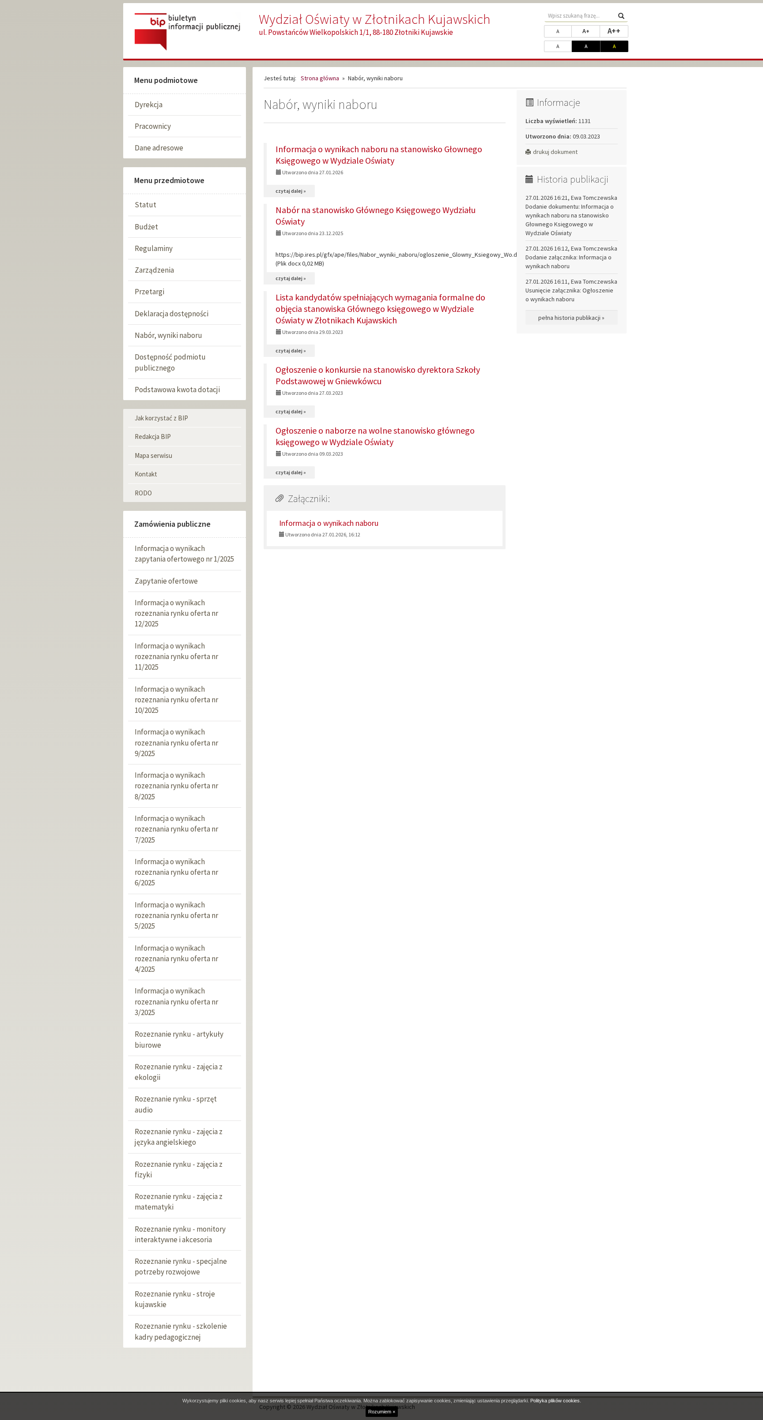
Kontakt (146, 474)
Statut (145, 205)
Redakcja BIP (153, 436)
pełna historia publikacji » (571, 318)
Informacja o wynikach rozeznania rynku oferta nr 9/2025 (176, 742)
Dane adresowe (159, 148)
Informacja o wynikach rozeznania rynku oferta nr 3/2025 (176, 1001)
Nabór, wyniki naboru (168, 335)
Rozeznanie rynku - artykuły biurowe (179, 1039)
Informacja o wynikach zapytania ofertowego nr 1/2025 (184, 553)
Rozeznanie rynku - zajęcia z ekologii (179, 1072)
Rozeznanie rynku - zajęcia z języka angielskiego (179, 1137)
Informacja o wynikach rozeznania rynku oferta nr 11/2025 (176, 656)
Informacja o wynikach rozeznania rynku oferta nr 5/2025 (176, 915)
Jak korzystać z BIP (161, 418)
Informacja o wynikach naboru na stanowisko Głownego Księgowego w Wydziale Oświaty (379, 154)
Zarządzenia (154, 270)
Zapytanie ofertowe (166, 581)
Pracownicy (153, 126)
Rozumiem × (381, 1411)
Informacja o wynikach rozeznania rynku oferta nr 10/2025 (176, 700)
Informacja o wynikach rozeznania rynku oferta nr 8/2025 (176, 786)
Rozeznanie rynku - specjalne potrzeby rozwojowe (181, 1266)
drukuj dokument (555, 152)
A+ (591, 30)
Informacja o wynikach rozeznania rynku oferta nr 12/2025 (176, 613)
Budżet (146, 227)
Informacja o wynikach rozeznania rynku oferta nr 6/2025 (176, 872)
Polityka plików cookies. (555, 1400)
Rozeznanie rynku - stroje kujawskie (175, 1299)
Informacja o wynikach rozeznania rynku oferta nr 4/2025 (176, 958)
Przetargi (149, 291)
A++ (618, 31)
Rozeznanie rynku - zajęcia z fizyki (179, 1169)
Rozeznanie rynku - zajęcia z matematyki (179, 1201)
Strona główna (320, 78)
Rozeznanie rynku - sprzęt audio (176, 1104)
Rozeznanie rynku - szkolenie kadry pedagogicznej (181, 1331)
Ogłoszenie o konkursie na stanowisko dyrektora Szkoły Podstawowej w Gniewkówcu (378, 375)
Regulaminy (154, 248)
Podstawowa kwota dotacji (177, 389)
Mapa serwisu (153, 455)
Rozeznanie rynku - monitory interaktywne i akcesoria (180, 1234)
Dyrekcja (148, 104)
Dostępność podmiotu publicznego (170, 362)
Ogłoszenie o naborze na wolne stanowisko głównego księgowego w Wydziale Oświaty (375, 436)
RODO (143, 493)
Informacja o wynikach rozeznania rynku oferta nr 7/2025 (176, 829)
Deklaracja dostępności (171, 313)
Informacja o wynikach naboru (328, 523)
